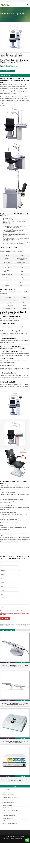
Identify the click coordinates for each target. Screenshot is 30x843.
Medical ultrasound (7, 820)
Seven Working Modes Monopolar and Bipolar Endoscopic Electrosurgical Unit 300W (15, 779)
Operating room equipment (23, 15)
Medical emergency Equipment (10, 797)
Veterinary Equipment (8, 794)
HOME (3, 838)
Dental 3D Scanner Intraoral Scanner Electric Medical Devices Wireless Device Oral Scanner (15, 704)
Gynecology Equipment (8, 802)
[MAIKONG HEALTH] (5, 5)
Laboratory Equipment (8, 813)
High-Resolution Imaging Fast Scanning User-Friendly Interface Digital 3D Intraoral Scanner (15, 666)
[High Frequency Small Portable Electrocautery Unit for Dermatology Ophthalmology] (15, 737)
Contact (15, 839)
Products (16, 66)
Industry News (18, 838)
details (8, 662)
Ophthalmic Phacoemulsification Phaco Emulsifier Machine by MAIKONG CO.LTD (23, 625)
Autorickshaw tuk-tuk (7, 792)
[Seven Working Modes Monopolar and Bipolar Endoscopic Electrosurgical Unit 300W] (15, 775)
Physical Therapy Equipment (9, 810)
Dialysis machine (6, 807)
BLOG (24, 838)
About (7, 838)
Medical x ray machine (8, 815)
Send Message (5, 618)
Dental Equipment (7, 818)
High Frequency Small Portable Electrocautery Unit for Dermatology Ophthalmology (15, 741)
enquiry (7, 70)
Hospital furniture (7, 805)
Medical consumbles (7, 800)
